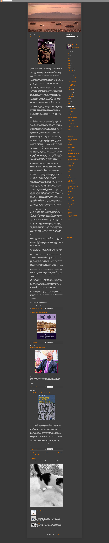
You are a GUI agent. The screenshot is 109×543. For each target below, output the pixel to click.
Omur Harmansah (71, 120)
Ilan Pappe (70, 112)
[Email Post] (45, 308)
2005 (69, 103)
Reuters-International (72, 178)
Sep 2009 (71, 73)
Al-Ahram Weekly (71, 163)
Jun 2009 (71, 89)
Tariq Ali (69, 129)
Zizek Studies (70, 191)
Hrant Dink (70, 118)
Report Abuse (69, 237)
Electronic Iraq (70, 165)
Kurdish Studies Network (72, 192)
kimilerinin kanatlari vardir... (38, 348)
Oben (69, 219)
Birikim (69, 194)
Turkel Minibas (70, 121)
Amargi (69, 195)
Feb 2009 (71, 94)
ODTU (69, 213)
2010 (69, 65)
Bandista (69, 210)
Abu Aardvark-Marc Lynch (73, 126)
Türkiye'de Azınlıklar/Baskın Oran (40, 392)
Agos (69, 171)
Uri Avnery (70, 114)
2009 (69, 67)
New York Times (71, 152)
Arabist (69, 133)
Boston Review (71, 197)
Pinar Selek (70, 124)
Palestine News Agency (72, 183)
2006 (69, 101)
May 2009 (71, 91)
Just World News (71, 146)
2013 (69, 60)
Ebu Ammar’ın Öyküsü (37, 37)
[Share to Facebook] (51, 308)
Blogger (59, 534)
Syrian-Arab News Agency (73, 184)
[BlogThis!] (49, 308)
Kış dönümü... (33, 458)
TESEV (69, 206)
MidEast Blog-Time (71, 137)
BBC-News (70, 177)
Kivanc (75, 44)
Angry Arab (70, 134)
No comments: (41, 308)
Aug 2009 (71, 75)
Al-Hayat (69, 166)
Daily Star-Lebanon (71, 162)
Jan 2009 (71, 96)
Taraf (69, 175)
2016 (69, 55)
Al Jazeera (70, 180)
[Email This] (48, 308)
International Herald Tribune (73, 153)
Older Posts (60, 452)
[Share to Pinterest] (52, 308)
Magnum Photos (71, 204)
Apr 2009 (71, 92)
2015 (69, 56)
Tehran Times (70, 168)
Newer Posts (32, 452)
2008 (69, 98)
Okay (69, 220)
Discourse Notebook (72, 201)
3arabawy (70, 144)
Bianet (69, 172)
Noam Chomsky (71, 111)
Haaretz (69, 158)
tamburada (70, 212)
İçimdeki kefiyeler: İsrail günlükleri (43, 516)
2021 (69, 53)
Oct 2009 (71, 72)
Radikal (69, 169)
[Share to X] (50, 308)
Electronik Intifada (71, 156)
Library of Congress (72, 147)
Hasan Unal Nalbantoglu (72, 117)
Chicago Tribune (71, 155)
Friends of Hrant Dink (72, 108)
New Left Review (71, 198)
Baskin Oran (70, 115)
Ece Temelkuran (71, 123)
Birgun (69, 174)
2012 (69, 62)
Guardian (69, 149)
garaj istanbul (70, 207)
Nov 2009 (71, 70)
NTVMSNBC (70, 181)
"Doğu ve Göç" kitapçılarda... (38, 312)
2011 (69, 63)
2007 (69, 100)
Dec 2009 (71, 68)
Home (46, 452)
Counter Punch (71, 200)
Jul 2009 (71, 87)
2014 (69, 58)
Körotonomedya (71, 203)
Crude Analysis (71, 127)
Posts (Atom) (38, 454)
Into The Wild (39, 510)
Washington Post (71, 150)
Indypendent (70, 136)
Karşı (69, 209)
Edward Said (70, 109)
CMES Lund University (72, 217)
